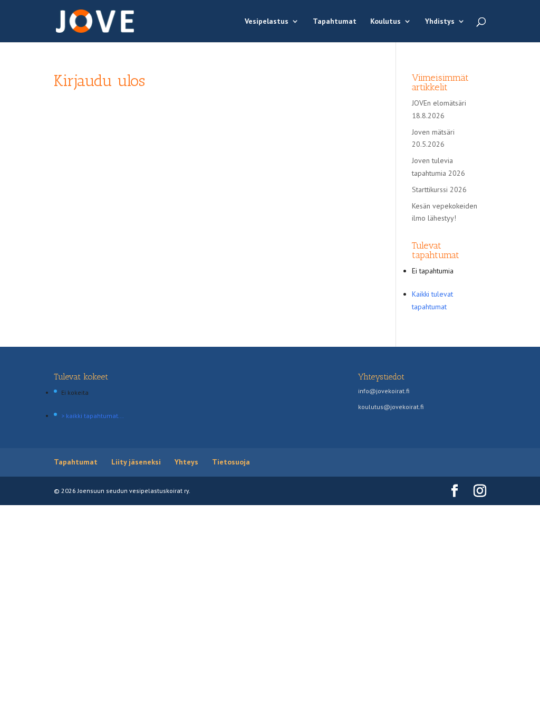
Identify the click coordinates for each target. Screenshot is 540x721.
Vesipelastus (266, 21)
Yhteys (186, 462)
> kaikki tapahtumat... (92, 416)
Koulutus (385, 21)
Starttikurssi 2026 (439, 189)
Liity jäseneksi (136, 462)
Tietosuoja (231, 462)
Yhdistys (440, 21)
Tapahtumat (334, 21)
